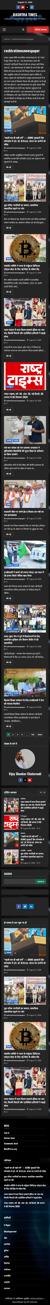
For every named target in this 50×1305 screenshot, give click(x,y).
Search (8, 873)
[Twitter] (25, 780)
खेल (5, 1237)
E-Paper (10, 387)
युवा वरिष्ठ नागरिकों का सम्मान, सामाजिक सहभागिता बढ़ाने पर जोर (25, 187)
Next (40, 734)
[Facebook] (18, 7)
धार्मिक (9, 504)
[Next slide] (44, 792)
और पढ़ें (9, 166)
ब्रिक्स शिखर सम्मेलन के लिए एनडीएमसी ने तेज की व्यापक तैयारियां (25, 682)
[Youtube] (23, 7)
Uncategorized (10, 1231)
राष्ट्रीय (16, 198)
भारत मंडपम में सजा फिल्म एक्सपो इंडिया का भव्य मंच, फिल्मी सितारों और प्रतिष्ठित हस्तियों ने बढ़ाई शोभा (25, 312)
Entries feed (9, 1138)
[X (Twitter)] (27, 7)
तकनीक (7, 1244)
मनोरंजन (9, 323)
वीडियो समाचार (41, 29)
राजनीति (9, 198)
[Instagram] (32, 7)
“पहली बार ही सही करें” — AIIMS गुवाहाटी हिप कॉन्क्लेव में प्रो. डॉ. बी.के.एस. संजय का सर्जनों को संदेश (25, 120)
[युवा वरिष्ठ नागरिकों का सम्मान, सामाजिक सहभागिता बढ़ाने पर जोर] (25, 991)
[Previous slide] (40, 792)
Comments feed (11, 1143)
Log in (6, 1132)
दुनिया (6, 1250)
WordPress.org (10, 1148)
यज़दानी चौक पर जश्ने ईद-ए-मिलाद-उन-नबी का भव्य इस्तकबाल (25, 494)
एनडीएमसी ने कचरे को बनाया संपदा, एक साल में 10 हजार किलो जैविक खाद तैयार (25, 555)
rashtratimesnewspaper (15, 148)
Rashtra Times (25, 14)
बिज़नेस (9, 258)
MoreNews (17, 1301)
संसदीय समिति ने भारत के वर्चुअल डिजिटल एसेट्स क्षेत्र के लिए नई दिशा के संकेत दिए (25, 248)
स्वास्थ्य (9, 131)
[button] (4, 29)
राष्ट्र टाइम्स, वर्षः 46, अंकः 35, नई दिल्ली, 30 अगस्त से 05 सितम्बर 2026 (25, 376)
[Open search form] (23, 29)
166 (32, 734)
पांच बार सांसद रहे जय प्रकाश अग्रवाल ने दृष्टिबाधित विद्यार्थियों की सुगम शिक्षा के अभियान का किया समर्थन (25, 430)
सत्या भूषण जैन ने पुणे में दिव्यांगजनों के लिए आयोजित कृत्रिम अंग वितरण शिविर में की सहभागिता (25, 619)
